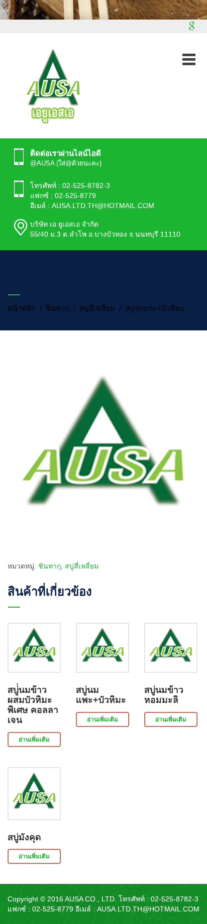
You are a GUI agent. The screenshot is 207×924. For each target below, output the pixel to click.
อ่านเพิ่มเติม (34, 739)
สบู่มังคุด (24, 837)
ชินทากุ (57, 308)
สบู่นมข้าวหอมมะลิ (163, 695)
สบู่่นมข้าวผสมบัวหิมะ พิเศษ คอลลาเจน (33, 704)
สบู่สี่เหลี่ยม (97, 308)
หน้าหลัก (22, 308)
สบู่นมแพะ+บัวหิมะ (101, 695)
